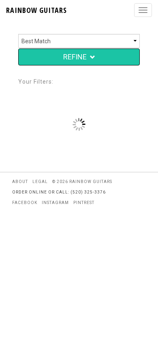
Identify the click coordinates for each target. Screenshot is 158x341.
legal (40, 181)
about (20, 181)
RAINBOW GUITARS (36, 10)
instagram (55, 202)
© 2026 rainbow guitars (82, 181)
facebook (24, 202)
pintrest (83, 202)
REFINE (75, 57)
